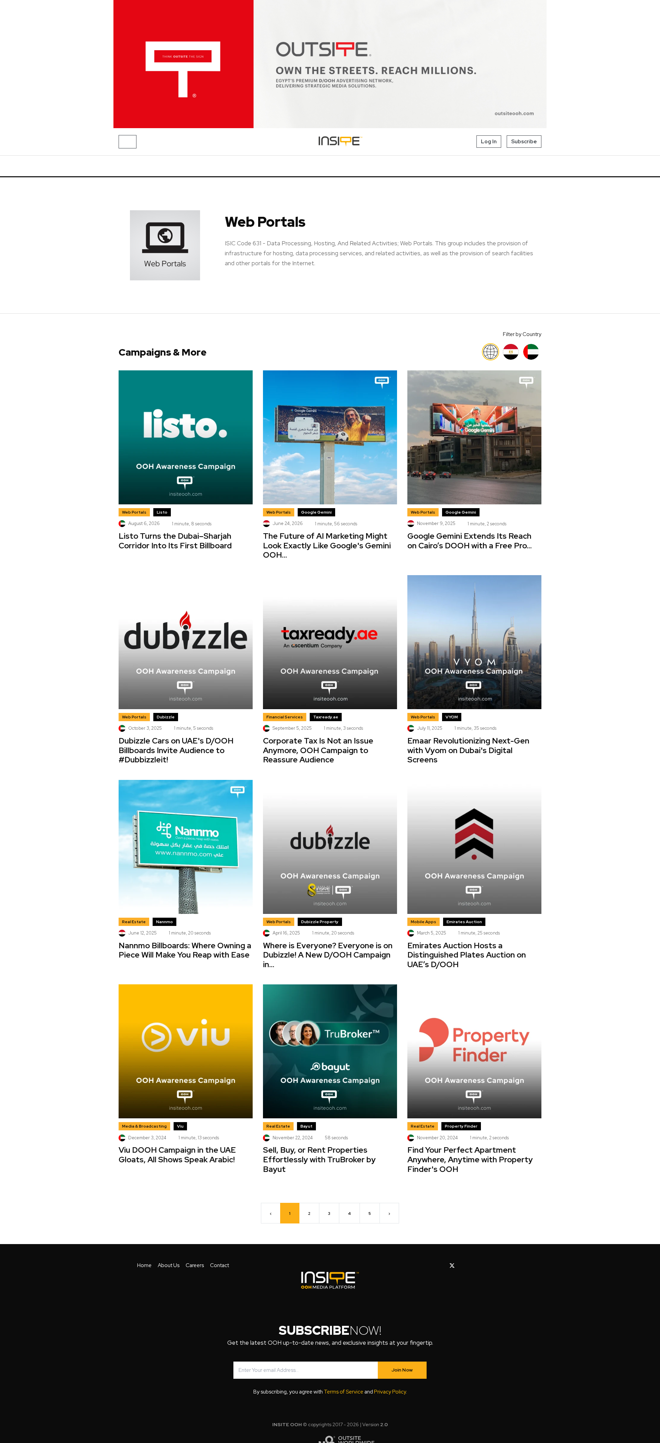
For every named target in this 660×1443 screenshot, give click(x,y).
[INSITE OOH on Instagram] (475, 1265)
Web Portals (134, 512)
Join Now (402, 1370)
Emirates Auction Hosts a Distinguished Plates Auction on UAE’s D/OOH (466, 955)
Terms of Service (343, 1391)
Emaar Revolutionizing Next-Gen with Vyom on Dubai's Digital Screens (468, 750)
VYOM (452, 717)
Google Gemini (316, 512)
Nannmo (164, 922)
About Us (168, 1265)
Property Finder (461, 1126)
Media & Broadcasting (144, 1126)
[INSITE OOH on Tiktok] (507, 1265)
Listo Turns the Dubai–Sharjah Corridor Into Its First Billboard (175, 541)
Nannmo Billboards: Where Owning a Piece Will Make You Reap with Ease (185, 950)
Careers (195, 1265)
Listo (162, 512)
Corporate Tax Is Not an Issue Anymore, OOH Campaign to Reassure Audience (318, 750)
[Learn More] (330, 64)
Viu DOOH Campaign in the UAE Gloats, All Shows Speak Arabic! (177, 1155)
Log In (489, 141)
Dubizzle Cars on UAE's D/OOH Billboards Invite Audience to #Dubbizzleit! (176, 750)
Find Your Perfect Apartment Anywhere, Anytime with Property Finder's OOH (470, 1159)
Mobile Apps (423, 922)
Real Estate (134, 922)
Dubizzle (166, 717)
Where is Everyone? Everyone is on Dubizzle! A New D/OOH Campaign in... (328, 955)
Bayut (306, 1126)
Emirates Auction (464, 922)
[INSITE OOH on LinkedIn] (496, 1265)
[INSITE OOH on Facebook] (441, 1265)
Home (144, 1265)
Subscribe (524, 141)
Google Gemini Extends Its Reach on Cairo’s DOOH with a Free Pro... (469, 541)
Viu (180, 1126)
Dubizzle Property (320, 922)
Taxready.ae (325, 717)
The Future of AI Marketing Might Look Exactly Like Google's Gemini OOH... (327, 545)
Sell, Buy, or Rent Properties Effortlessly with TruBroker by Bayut (319, 1159)
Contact (219, 1265)
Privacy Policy (390, 1391)
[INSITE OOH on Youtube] (463, 1265)
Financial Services (284, 717)
